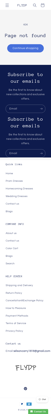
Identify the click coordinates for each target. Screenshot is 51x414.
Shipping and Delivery (19, 285)
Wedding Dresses (16, 196)
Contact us (12, 204)
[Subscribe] (41, 109)
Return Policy (14, 293)
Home (9, 173)
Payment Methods (17, 316)
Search (10, 263)
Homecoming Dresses (19, 188)
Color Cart (12, 248)
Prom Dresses (14, 181)
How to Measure (16, 308)
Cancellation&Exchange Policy (24, 300)
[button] (7, 5)
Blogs (9, 211)
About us (11, 233)
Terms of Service (16, 323)
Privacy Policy (14, 331)
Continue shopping (25, 48)
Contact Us (39, 411)
